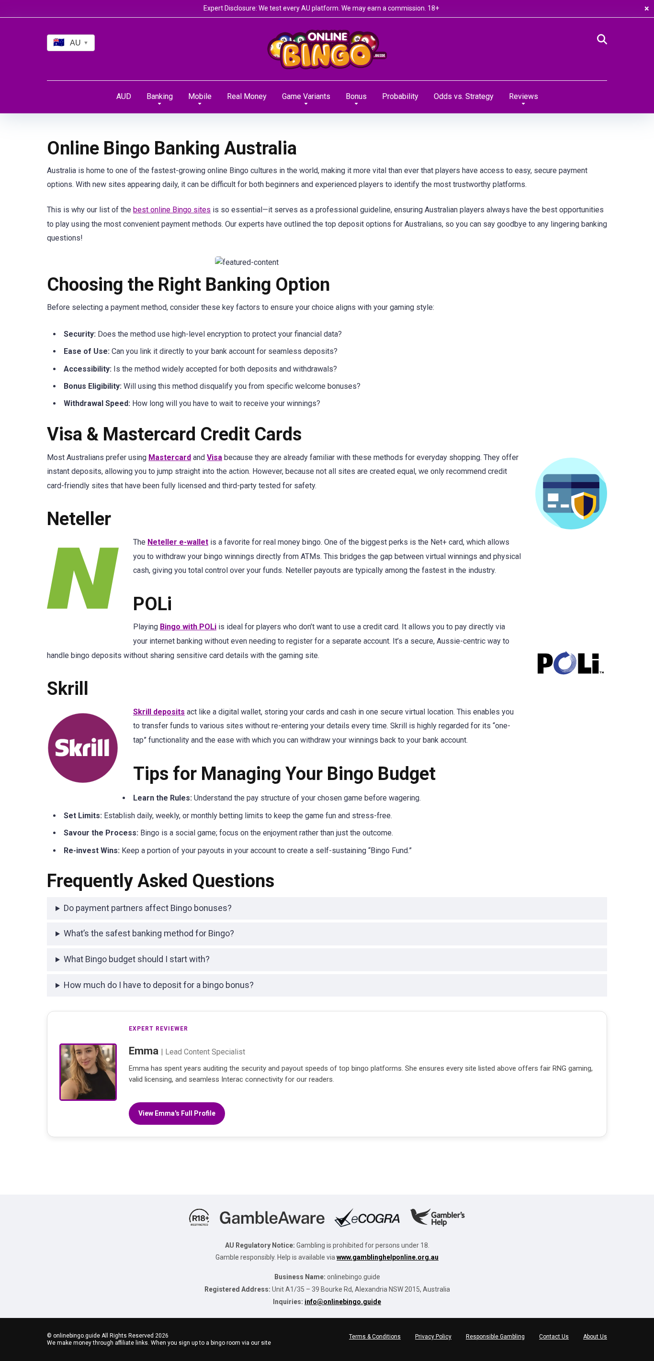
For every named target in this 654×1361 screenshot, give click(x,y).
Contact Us (554, 1336)
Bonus (356, 96)
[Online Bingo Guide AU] (327, 54)
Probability (400, 96)
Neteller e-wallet (177, 542)
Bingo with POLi (188, 626)
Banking (160, 96)
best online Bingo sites (172, 209)
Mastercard (169, 457)
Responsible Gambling (495, 1336)
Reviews (523, 96)
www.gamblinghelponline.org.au (388, 1257)
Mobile (200, 96)
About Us (595, 1336)
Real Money (247, 96)
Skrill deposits (159, 711)
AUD (123, 96)
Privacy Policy (433, 1336)
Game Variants (306, 96)
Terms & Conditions (375, 1336)
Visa (214, 457)
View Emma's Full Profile (176, 1113)
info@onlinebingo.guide (342, 1302)
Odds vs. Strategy (464, 96)
